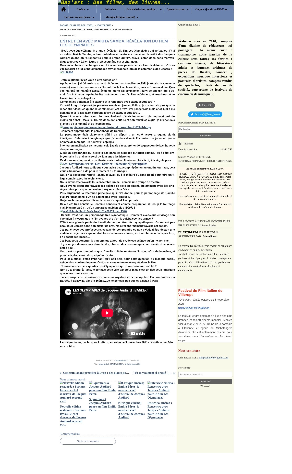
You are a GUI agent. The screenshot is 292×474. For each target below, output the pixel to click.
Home (63, 6)
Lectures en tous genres (77, 17)
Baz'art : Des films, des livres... (77, 25)
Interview (110, 9)
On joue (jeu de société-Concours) (212, 9)
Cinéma (81, 9)
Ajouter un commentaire (88, 441)
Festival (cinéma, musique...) (143, 9)
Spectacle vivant (176, 9)
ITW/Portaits (104, 25)
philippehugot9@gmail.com (214, 357)
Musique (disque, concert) (120, 17)
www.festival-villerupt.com (193, 307)
